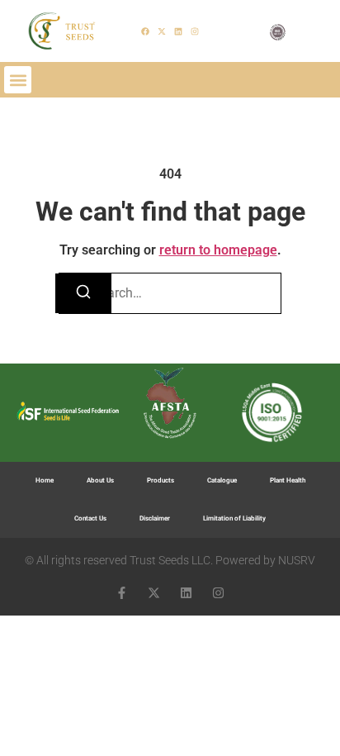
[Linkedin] (178, 31)
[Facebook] (145, 31)
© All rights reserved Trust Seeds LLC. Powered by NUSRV (170, 560)
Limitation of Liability (234, 518)
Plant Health (287, 480)
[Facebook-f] (122, 593)
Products (160, 480)
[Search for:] (170, 293)
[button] (17, 79)
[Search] (83, 293)
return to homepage (218, 250)
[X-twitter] (161, 31)
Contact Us (90, 518)
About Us (100, 480)
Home (44, 480)
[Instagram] (195, 31)
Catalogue (222, 480)
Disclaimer (154, 518)
